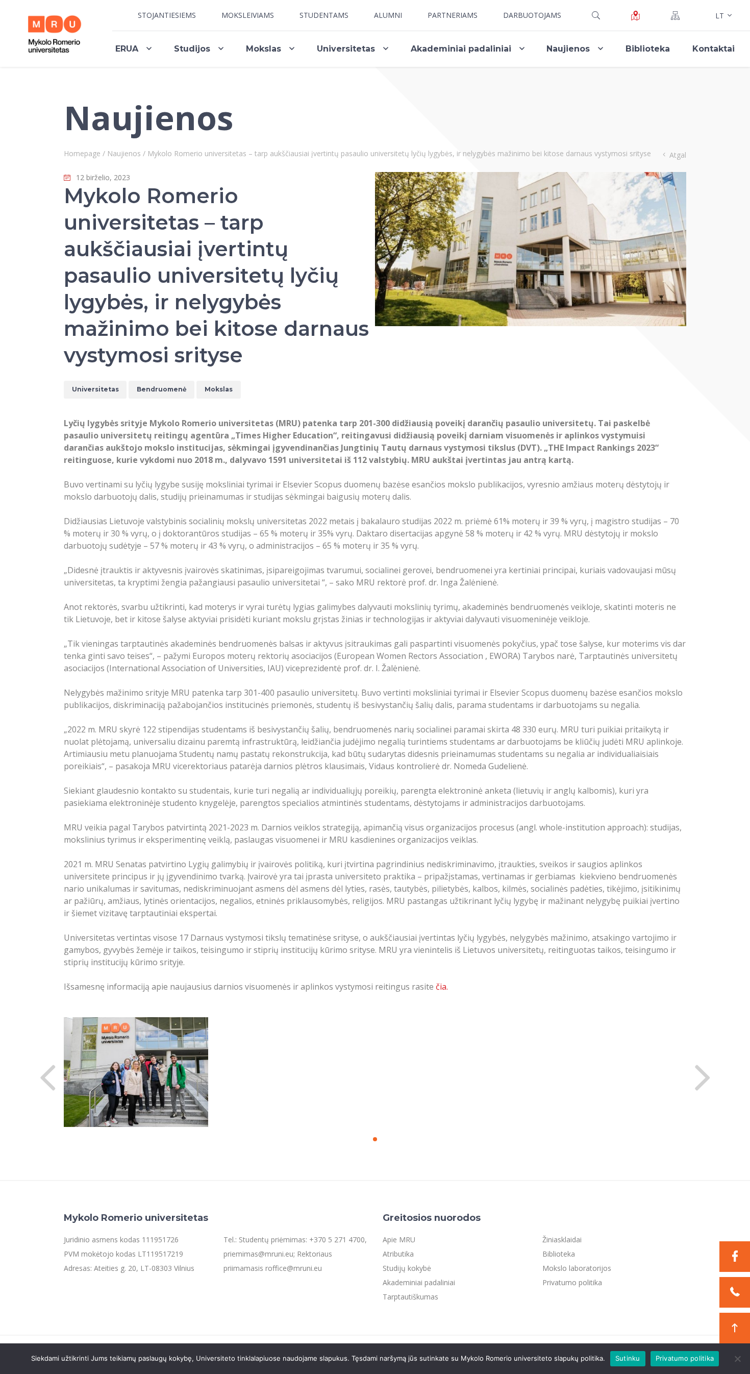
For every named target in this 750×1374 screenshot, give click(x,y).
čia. (442, 986)
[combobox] (722, 15)
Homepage (82, 153)
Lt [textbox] (719, 15)
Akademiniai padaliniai (461, 49)
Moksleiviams (247, 15)
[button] (375, 1139)
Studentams (323, 15)
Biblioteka (648, 49)
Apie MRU (399, 1239)
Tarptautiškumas (410, 1297)
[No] (737, 1359)
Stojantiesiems (167, 15)
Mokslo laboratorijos (576, 1268)
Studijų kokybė (407, 1268)
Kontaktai (713, 49)
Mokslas (263, 49)
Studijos (192, 49)
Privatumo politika (572, 1282)
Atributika (398, 1254)
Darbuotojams (532, 15)
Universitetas (346, 49)
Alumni (388, 15)
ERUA (126, 49)
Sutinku (627, 1358)
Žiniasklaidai (562, 1239)
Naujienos (568, 49)
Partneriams (453, 15)
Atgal (677, 155)
